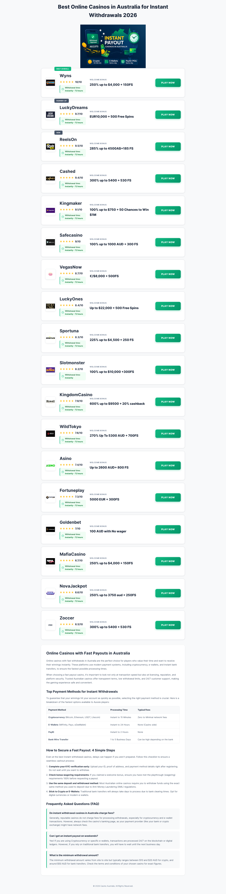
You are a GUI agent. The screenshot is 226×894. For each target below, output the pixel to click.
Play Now (168, 82)
